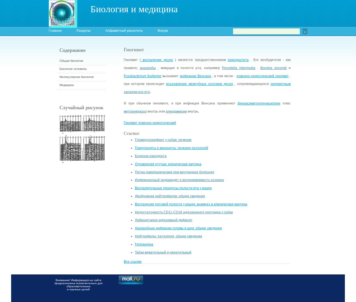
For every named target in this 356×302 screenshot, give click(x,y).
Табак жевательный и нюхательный (163, 252)
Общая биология (71, 60)
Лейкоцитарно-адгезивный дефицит (163, 220)
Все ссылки (133, 262)
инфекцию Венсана (195, 76)
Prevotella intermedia (238, 68)
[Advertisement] (321, 146)
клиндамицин (176, 111)
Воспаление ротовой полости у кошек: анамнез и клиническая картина (191, 204)
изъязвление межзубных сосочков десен (199, 84)
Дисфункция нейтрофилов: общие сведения (170, 196)
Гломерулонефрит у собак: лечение (163, 140)
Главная (55, 31)
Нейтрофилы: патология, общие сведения (168, 236)
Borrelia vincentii (273, 68)
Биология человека (73, 68)
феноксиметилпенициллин (259, 103)
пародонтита (238, 60)
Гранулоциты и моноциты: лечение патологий (171, 148)
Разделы (83, 31)
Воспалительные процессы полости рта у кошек (173, 188)
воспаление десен (157, 60)
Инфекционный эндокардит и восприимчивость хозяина (179, 180)
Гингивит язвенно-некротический (150, 123)
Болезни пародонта (151, 156)
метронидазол (135, 111)
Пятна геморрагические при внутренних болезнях (174, 172)
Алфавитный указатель (124, 31)
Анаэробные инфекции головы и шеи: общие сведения (178, 228)
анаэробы (148, 68)
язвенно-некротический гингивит (263, 76)
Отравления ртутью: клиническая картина (168, 164)
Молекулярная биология (77, 77)
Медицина (67, 85)
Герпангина (144, 244)
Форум (162, 31)
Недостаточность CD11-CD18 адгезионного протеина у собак (184, 212)
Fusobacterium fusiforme (142, 76)
